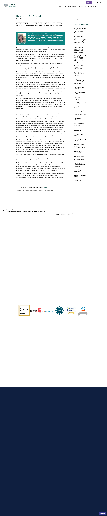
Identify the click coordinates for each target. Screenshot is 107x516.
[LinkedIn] (103, 2)
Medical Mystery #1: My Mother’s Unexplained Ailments (79, 146)
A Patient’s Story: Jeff (80, 114)
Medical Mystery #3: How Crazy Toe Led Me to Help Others (79, 158)
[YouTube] (97, 2)
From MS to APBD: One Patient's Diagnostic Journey (79, 67)
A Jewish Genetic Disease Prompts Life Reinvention (79, 164)
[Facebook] (94, 2)
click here (46, 187)
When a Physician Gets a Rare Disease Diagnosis (79, 74)
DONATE (89, 2)
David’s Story (77, 180)
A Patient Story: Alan (79, 111)
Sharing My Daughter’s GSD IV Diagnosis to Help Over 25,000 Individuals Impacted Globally (80, 59)
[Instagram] (100, 2)
